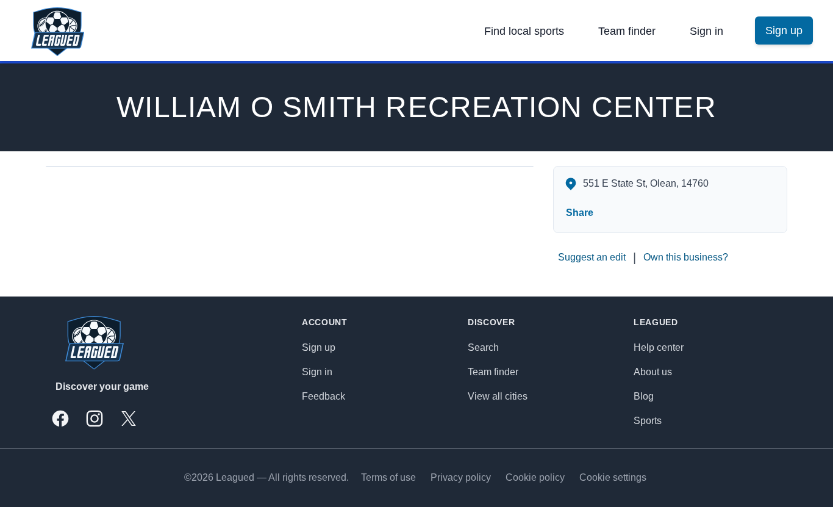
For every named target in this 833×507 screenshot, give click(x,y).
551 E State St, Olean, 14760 (646, 183)
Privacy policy (461, 477)
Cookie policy (535, 477)
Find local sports (524, 31)
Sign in (706, 31)
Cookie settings (612, 477)
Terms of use (388, 477)
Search (483, 347)
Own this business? (685, 257)
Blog (644, 396)
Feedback (323, 396)
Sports (648, 420)
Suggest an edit (592, 257)
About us (653, 372)
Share (579, 212)
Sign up (318, 347)
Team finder (627, 31)
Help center (659, 347)
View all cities (497, 396)
